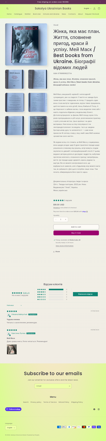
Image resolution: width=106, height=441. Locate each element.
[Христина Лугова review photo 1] (12, 349)
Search (26, 402)
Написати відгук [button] (85, 294)
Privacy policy (36, 402)
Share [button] (57, 252)
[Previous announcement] (6, 2)
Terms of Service (50, 402)
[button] (7, 8)
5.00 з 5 (26, 293)
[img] (12, 311)
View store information (64, 246)
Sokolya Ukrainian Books (18, 435)
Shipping (56, 208)
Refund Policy (64, 402)
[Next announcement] (100, 2)
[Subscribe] (69, 386)
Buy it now (76, 233)
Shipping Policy (77, 402)
